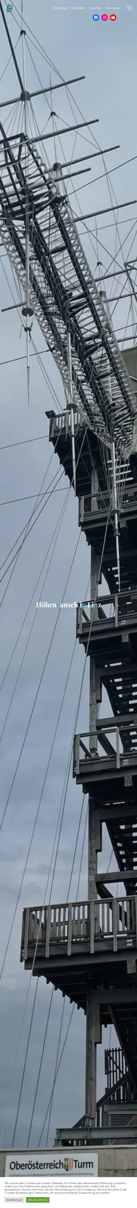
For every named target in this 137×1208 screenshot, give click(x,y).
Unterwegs (67, 597)
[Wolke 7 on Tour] (9, 8)
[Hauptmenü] (128, 8)
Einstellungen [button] (14, 1199)
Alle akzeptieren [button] (37, 1199)
